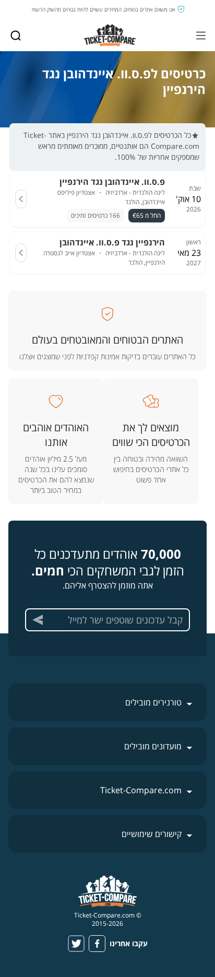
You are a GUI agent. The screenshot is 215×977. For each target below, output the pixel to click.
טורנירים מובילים (153, 702)
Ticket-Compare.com (141, 790)
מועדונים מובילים (153, 746)
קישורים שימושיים (152, 834)
